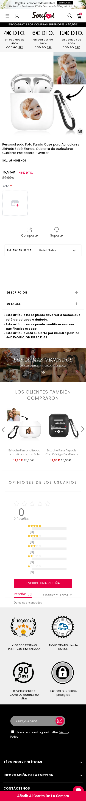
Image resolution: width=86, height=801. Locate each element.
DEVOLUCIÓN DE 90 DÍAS (28, 337)
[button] (7, 15)
